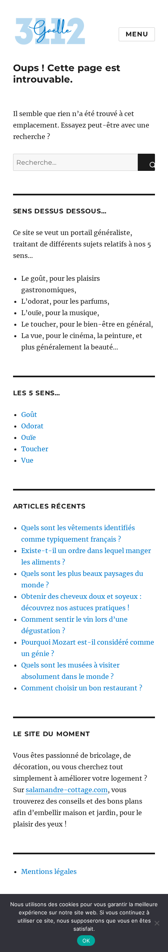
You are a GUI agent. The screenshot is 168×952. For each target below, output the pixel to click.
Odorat (32, 426)
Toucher (34, 449)
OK (86, 940)
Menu (137, 34)
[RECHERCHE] (146, 162)
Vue (27, 460)
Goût (29, 414)
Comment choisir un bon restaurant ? (81, 688)
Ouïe (28, 437)
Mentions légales (49, 871)
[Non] (156, 922)
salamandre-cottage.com (67, 790)
